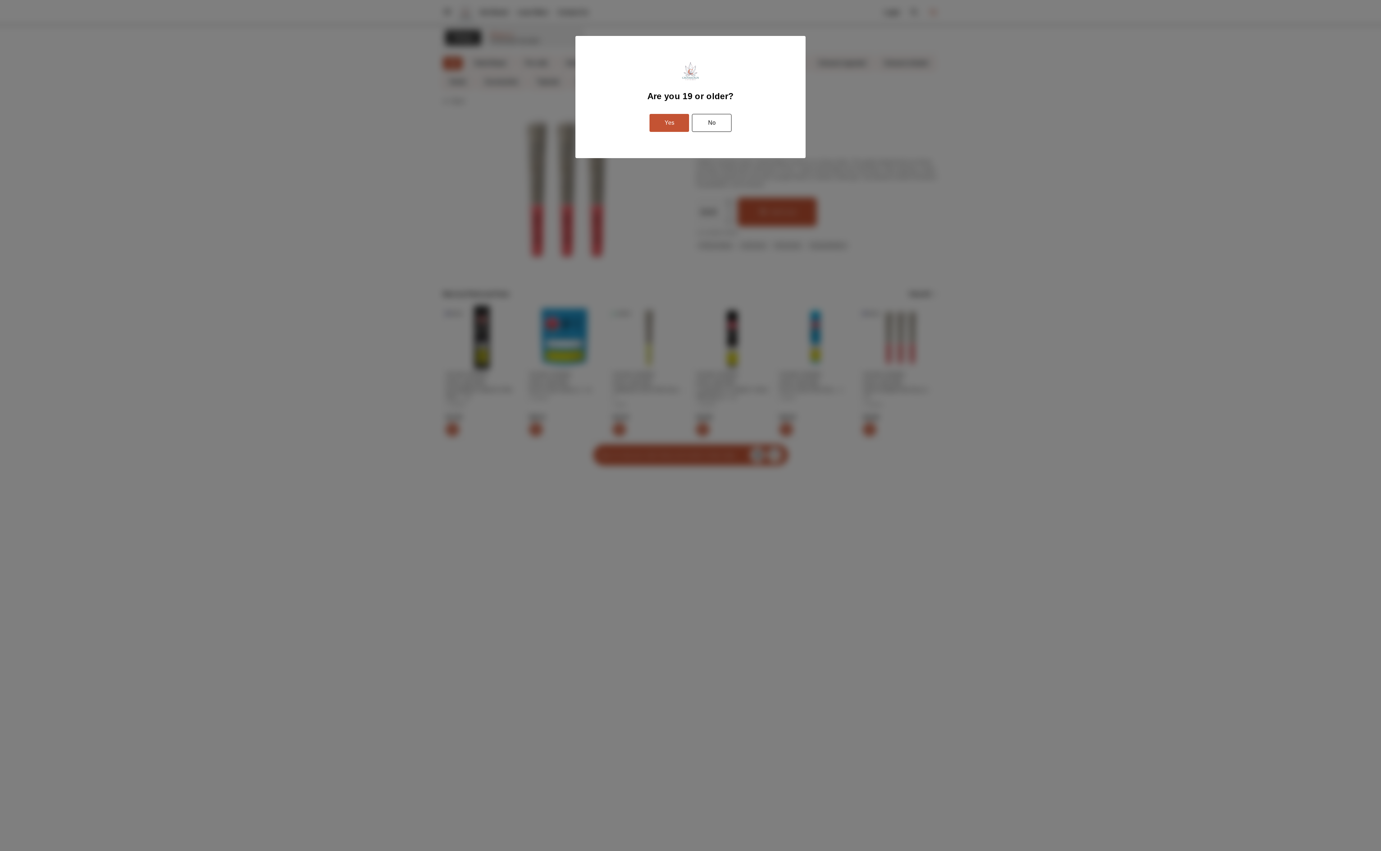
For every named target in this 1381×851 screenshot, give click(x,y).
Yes (669, 123)
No (712, 123)
